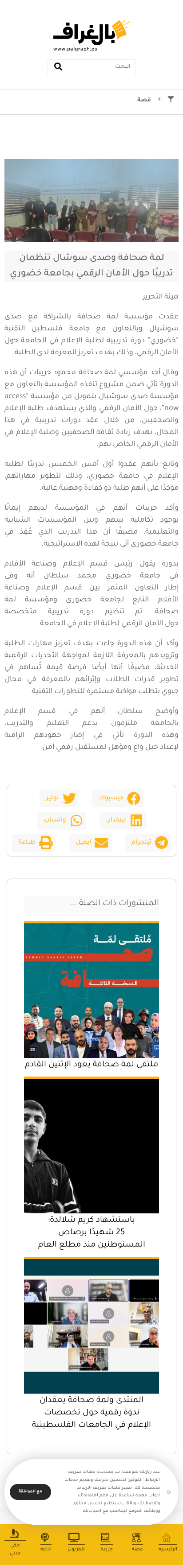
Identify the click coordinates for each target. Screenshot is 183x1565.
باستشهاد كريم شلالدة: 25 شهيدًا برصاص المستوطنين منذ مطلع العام (91, 1233)
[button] (117, 798)
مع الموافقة (30, 1492)
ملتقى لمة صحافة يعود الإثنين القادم (91, 1065)
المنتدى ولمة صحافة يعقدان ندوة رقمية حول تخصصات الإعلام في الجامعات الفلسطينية (91, 1413)
